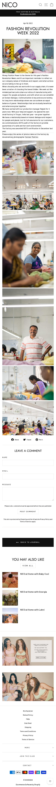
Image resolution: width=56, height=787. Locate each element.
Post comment (28, 511)
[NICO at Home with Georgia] (10, 598)
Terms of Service (25, 521)
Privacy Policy (45, 519)
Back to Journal (30, 542)
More (27, 747)
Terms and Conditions (28, 731)
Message (6, 484)
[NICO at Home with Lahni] (10, 616)
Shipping (28, 727)
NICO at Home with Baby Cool (34, 573)
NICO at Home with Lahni (32, 609)
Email (5, 471)
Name (4, 457)
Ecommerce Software (24, 785)
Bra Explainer (28, 711)
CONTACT (27, 765)
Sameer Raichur (31, 137)
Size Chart (28, 723)
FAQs (28, 719)
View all (28, 566)
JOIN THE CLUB (27, 756)
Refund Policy (28, 715)
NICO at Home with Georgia (33, 591)
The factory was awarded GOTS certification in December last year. (27, 129)
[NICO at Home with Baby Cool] (10, 580)
